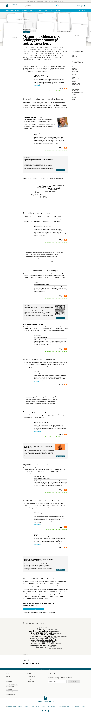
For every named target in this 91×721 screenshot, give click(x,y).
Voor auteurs (9, 689)
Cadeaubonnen (30, 681)
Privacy (37, 706)
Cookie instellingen (51, 706)
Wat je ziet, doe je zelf (31, 397)
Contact (7, 679)
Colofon (32, 706)
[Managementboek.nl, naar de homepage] (11, 7)
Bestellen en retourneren (12, 684)
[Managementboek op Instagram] (48, 711)
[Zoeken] (57, 5)
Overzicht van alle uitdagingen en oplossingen (45, 612)
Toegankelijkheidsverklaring (63, 706)
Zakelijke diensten (31, 676)
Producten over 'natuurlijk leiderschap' (33, 608)
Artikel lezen (59, 169)
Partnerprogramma (10, 694)
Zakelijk (29, 673)
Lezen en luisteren (10, 686)
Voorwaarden (9, 681)
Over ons (8, 676)
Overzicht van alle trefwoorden (29, 612)
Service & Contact (75, 706)
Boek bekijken (37, 85)
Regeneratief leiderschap (78, 92)
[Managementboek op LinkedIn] (42, 711)
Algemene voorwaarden (23, 706)
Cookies (43, 706)
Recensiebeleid (9, 691)
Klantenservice (10, 673)
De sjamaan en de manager (58, 261)
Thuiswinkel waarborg (11, 706)
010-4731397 (82, 10)
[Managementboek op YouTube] (45, 711)
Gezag (73, 99)
